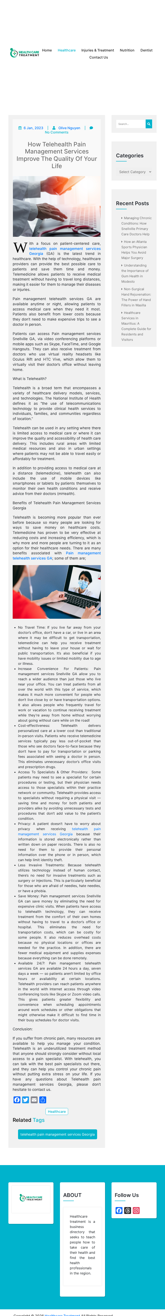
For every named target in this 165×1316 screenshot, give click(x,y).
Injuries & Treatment (97, 50)
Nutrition (127, 50)
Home (47, 50)
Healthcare (67, 50)
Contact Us (98, 57)
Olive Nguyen (69, 128)
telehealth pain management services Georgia (57, 1134)
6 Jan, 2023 (33, 128)
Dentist (147, 50)
